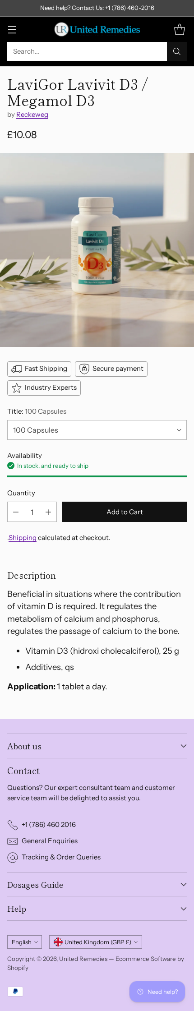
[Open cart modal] (179, 29)
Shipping (23, 537)
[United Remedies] (97, 29)
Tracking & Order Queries (61, 857)
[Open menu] (12, 29)
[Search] (177, 51)
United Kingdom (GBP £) (98, 942)
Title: (36, 411)
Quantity (21, 493)
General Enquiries (50, 840)
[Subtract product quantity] (16, 512)
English (22, 942)
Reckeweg (32, 114)
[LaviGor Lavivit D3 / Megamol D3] (97, 250)
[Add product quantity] (48, 512)
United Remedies (83, 958)
